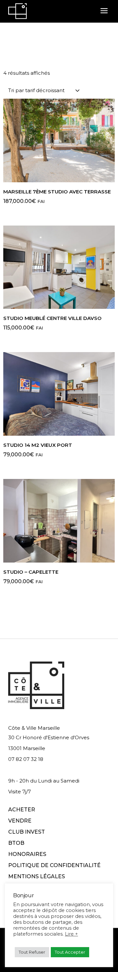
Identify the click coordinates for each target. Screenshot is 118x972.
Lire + (71, 934)
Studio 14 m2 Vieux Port (37, 445)
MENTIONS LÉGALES (36, 876)
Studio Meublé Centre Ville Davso (52, 318)
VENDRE (19, 821)
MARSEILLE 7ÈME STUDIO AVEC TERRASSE (57, 191)
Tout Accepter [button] (70, 952)
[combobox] (44, 90)
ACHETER (21, 809)
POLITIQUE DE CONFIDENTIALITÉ (54, 865)
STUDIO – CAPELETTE (30, 572)
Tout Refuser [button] (32, 952)
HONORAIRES (27, 854)
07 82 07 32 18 (25, 759)
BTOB (16, 843)
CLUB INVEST (26, 832)
